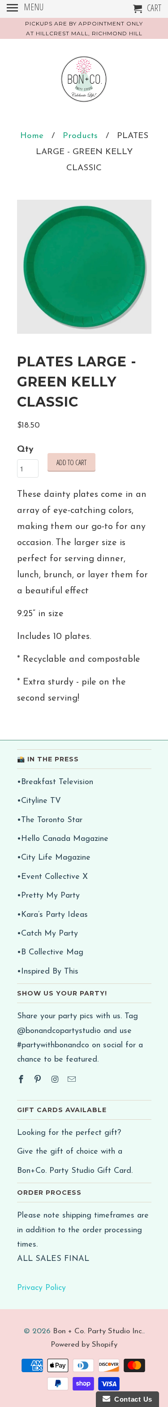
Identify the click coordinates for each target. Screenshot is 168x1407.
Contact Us (131, 1399)
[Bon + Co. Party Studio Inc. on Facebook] (22, 1080)
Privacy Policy (41, 1288)
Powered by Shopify (84, 1344)
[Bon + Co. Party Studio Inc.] (84, 82)
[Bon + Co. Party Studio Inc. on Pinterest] (38, 1080)
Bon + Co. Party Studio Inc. (98, 1331)
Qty (25, 449)
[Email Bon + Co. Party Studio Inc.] (73, 1080)
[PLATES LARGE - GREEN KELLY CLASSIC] (84, 267)
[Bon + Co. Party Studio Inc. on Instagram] (55, 1080)
